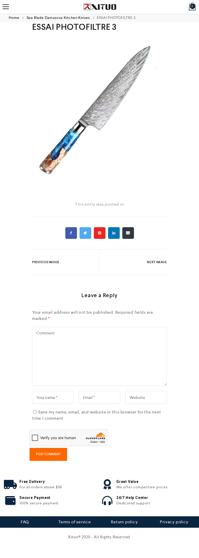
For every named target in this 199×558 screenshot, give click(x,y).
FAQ (25, 522)
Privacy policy (174, 522)
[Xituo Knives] (99, 7)
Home (14, 17)
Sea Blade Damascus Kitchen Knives (58, 17)
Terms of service (74, 522)
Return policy (124, 522)
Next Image (157, 262)
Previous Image (45, 262)
